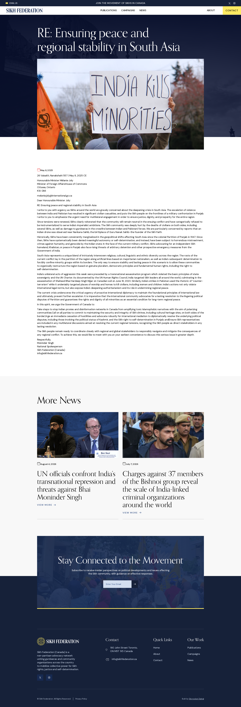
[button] (232, 10)
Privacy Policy (81, 699)
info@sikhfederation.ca (124, 659)
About (211, 10)
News (142, 10)
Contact (157, 660)
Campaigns (128, 10)
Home (156, 647)
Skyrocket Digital (196, 699)
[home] (27, 10)
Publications (108, 10)
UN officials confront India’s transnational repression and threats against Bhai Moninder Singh (76, 485)
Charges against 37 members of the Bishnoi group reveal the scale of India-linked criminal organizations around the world (163, 489)
